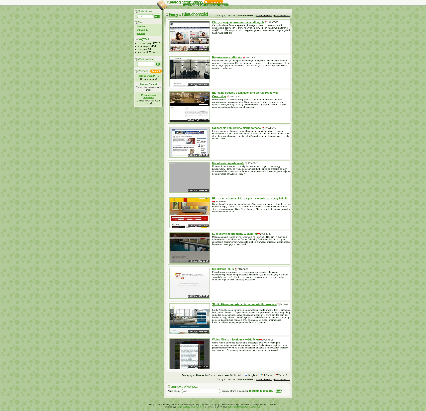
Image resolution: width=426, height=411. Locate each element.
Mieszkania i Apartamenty (228, 163)
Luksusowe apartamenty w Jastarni (234, 233)
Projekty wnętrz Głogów (227, 57)
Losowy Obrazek (148, 84)
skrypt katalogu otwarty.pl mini (190, 407)
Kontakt (141, 33)
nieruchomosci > (282, 15)
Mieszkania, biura (223, 269)
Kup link (156, 71)
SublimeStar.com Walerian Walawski (244, 407)
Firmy (173, 14)
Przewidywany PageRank (148, 96)
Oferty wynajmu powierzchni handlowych (238, 22)
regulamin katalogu (261, 390)
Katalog (141, 26)
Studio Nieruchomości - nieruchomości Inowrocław (244, 304)
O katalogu (142, 30)
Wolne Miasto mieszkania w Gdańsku (235, 339)
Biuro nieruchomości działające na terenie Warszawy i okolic (250, 198)
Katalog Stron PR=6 (148, 76)
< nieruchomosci (264, 15)
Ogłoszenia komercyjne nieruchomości (236, 128)
